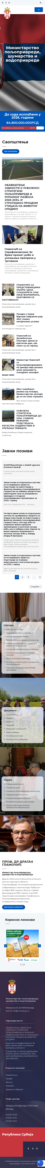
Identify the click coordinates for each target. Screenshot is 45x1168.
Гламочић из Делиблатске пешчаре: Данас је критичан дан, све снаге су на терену (27, 341)
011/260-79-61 (11, 1118)
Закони (9, 1082)
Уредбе (9, 1079)
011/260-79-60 (11, 1115)
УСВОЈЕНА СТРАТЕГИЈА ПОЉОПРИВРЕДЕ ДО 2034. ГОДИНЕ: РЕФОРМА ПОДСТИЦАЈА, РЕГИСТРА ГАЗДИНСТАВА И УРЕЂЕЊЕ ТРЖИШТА (22, 419)
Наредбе (10, 1086)
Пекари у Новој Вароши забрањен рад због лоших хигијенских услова (29, 318)
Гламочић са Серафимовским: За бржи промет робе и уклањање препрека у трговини (20, 255)
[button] (5, 945)
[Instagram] (8, 2)
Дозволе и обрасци (14, 1089)
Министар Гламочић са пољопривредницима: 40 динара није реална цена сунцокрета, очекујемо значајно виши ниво (22, 367)
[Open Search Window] (40, 2)
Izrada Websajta (25, 1163)
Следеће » (35, 587)
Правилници (12, 1075)
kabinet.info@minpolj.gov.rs (18, 1011)
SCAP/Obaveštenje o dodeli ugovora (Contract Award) (22, 466)
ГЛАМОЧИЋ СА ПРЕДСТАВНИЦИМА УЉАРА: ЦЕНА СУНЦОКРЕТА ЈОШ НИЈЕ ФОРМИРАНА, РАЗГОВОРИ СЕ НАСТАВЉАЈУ (21, 292)
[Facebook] (2, 2)
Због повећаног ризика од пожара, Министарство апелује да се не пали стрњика (29, 393)
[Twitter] (5, 2)
